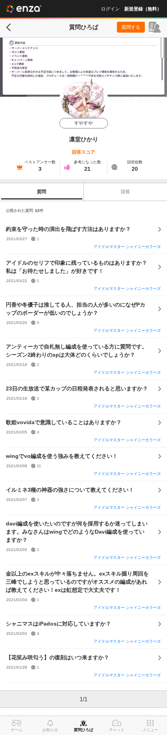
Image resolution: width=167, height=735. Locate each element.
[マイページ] (155, 27)
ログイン (110, 9)
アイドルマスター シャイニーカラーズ (127, 246)
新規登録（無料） (143, 9)
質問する (131, 27)
